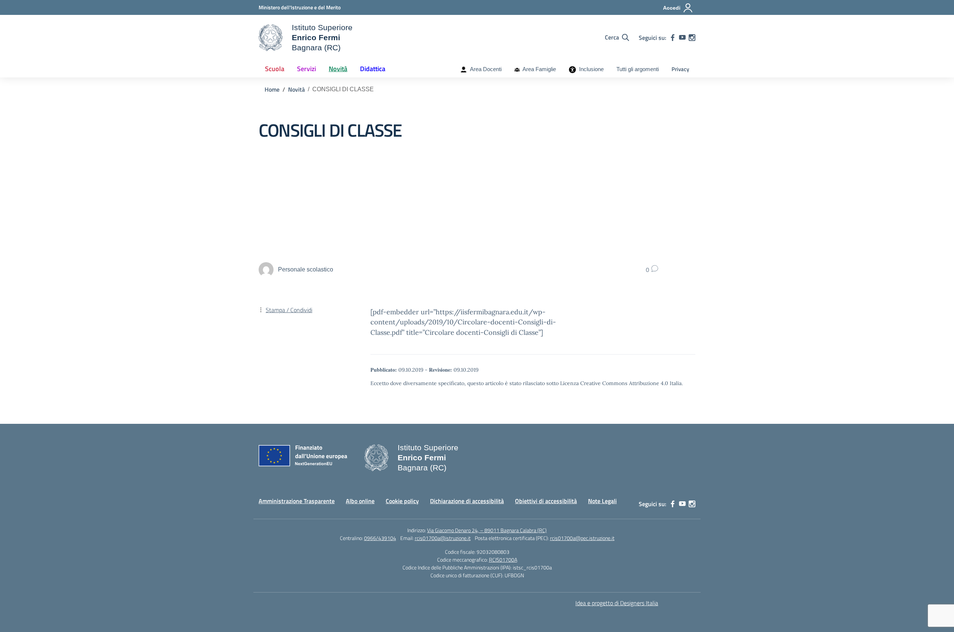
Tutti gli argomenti (637, 69)
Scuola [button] (274, 69)
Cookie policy (402, 500)
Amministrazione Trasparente (297, 500)
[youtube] (682, 37)
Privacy (680, 69)
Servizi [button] (306, 69)
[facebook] (672, 37)
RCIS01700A (503, 559)
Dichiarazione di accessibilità (467, 500)
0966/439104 (380, 538)
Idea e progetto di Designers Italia (616, 602)
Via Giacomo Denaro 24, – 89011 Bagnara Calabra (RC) (487, 530)
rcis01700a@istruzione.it (443, 538)
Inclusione (590, 69)
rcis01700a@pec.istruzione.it (582, 538)
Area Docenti (484, 69)
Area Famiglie (538, 69)
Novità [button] (338, 69)
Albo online (360, 500)
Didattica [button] (372, 69)
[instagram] (692, 37)
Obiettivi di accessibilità (546, 500)
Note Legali (602, 500)
